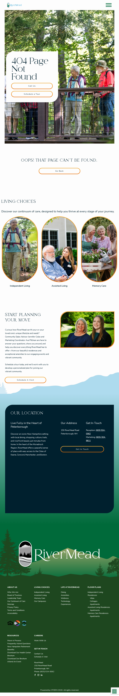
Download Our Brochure (17, 658)
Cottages (93, 601)
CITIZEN (54, 690)
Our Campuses (40, 601)
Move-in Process (14, 640)
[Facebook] (35, 675)
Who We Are (12, 592)
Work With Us (40, 640)
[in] (42, 675)
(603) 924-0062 (47, 671)
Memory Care (99, 285)
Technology (65, 601)
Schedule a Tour (32, 94)
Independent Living (20, 285)
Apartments (95, 604)
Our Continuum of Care (16, 601)
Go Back (59, 171)
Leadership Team (14, 598)
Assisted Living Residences (99, 607)
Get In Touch (82, 449)
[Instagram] (38, 675)
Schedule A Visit (25, 380)
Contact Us (38, 653)
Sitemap (10, 604)
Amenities (65, 595)
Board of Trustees (14, 595)
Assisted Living (59, 285)
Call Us (32, 86)
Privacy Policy (12, 607)
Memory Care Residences (98, 613)
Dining (63, 592)
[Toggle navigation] (108, 5)
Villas (92, 598)
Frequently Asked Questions (19, 643)
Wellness (65, 598)
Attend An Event (14, 661)
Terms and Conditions (16, 610)
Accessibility (12, 613)
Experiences (66, 604)
